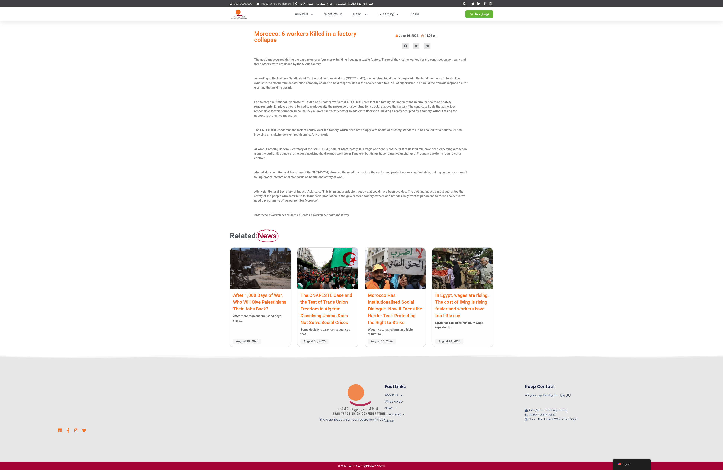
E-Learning (386, 14)
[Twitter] (84, 430)
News (357, 14)
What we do (333, 14)
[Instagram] (76, 430)
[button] (464, 4)
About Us (301, 14)
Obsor (414, 14)
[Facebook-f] (68, 430)
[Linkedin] (60, 430)
